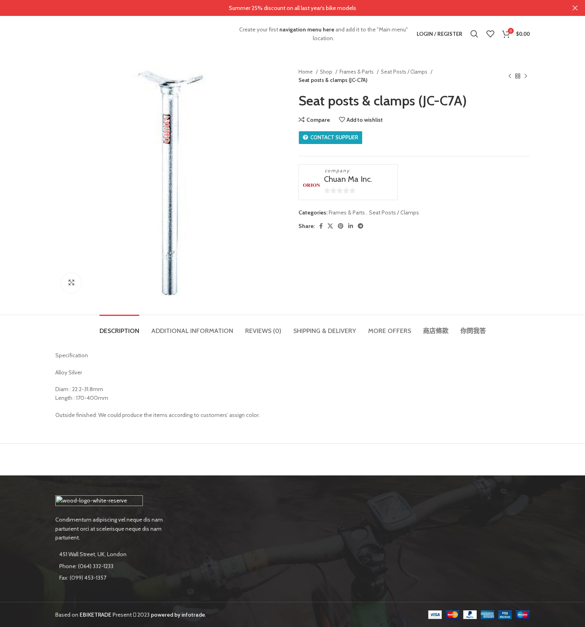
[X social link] (330, 226)
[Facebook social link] (321, 226)
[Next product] (526, 76)
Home (306, 71)
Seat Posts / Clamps (405, 71)
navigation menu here (306, 29)
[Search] (474, 34)
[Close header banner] (575, 8)
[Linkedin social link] (350, 226)
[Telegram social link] (360, 226)
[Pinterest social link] (340, 226)
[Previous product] (510, 76)
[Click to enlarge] (71, 283)
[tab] (119, 327)
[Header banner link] (280, 8)
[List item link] (110, 566)
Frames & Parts (357, 71)
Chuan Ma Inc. (348, 179)
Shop (326, 71)
